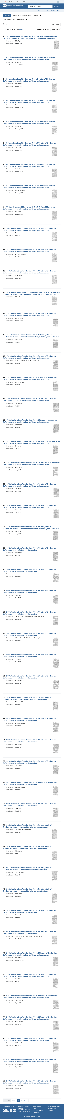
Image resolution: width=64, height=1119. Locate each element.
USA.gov (37, 1116)
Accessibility (52, 1108)
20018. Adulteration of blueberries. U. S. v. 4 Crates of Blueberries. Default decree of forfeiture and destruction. (29, 805)
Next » (21, 30)
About (40, 10)
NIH (29, 1116)
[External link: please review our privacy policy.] (4, 1110)
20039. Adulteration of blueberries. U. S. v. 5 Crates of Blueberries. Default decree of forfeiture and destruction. (29, 911)
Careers (50, 1110)
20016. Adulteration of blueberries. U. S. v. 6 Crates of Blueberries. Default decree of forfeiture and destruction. (29, 762)
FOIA (34, 1108)
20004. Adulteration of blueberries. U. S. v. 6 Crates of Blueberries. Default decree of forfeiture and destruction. (29, 570)
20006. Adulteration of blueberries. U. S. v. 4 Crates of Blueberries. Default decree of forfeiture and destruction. (29, 613)
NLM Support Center (54, 1106)
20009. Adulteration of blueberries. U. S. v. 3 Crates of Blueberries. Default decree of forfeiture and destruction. (29, 677)
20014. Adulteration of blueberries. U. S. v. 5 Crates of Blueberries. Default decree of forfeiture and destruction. (29, 720)
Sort (42, 30)
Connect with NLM (8, 1106)
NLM (25, 1116)
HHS (32, 1116)
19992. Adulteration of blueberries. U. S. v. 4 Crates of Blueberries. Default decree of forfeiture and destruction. (29, 549)
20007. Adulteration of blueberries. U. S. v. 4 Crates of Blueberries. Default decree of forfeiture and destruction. (29, 634)
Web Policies (37, 1106)
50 (55, 30)
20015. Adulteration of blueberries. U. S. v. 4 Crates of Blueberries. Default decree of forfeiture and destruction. (29, 741)
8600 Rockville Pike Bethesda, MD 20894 (24, 1110)
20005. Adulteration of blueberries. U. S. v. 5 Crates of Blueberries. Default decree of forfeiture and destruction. (29, 592)
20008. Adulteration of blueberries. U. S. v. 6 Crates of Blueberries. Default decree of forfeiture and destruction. (29, 656)
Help (46, 10)
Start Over (7, 15)
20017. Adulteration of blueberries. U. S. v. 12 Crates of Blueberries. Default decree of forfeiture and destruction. (30, 783)
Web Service (55, 10)
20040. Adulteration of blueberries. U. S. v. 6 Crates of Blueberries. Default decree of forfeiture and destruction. (29, 933)
